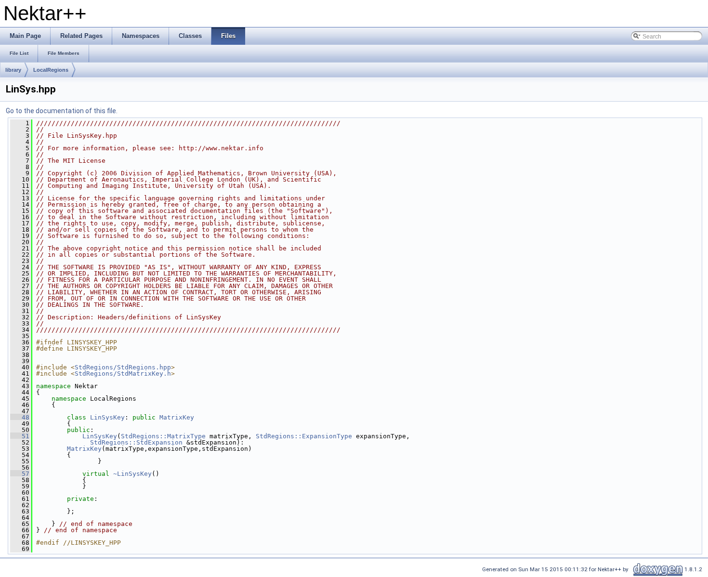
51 (19, 436)
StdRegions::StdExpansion (136, 442)
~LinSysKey (132, 473)
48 (19, 417)
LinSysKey (107, 417)
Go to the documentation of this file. (62, 111)
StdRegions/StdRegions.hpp (123, 367)
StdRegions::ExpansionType (304, 436)
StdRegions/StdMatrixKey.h (123, 373)
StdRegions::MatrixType (163, 436)
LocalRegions (50, 70)
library (13, 70)
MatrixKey (176, 417)
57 (19, 473)
